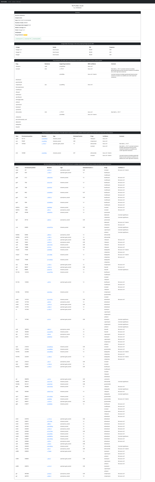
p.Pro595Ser (50, 259)
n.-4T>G (49, 319)
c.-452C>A (49, 267)
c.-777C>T (44, 143)
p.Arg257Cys (50, 227)
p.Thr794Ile (49, 254)
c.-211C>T (49, 466)
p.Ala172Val (49, 244)
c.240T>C (49, 302)
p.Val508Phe (50, 436)
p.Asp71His (49, 381)
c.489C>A (49, 234)
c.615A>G (49, 473)
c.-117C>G (49, 419)
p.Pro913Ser (50, 431)
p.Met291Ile (49, 177)
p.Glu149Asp (50, 438)
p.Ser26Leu (49, 292)
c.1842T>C (49, 197)
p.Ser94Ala (44, 153)
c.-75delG (49, 451)
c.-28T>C (49, 282)
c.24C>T (49, 448)
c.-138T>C (49, 239)
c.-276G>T (49, 366)
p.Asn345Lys (50, 446)
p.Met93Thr (49, 212)
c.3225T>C (49, 242)
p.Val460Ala (49, 404)
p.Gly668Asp (50, 202)
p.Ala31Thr (49, 269)
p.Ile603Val (49, 336)
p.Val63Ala (49, 399)
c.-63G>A (49, 443)
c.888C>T (49, 424)
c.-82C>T (49, 458)
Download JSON (36, 38)
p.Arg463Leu (50, 346)
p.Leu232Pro (50, 331)
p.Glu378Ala (49, 433)
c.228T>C (49, 441)
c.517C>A (49, 247)
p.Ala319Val (49, 384)
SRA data (18, 1)
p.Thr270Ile (49, 421)
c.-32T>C (49, 379)
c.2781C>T (49, 429)
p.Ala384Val (49, 192)
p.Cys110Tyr (50, 299)
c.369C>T (49, 329)
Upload (13, 1)
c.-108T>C (49, 237)
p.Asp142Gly (50, 386)
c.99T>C (49, 210)
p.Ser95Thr (49, 187)
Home (9, 1)
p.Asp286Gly (50, 351)
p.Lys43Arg (44, 141)
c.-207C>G (49, 304)
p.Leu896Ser (50, 349)
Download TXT (28, 38)
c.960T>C (49, 220)
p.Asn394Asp (50, 426)
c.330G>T (49, 476)
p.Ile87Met (49, 207)
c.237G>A (49, 170)
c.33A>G (49, 334)
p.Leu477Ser (50, 272)
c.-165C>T (49, 172)
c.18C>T (49, 361)
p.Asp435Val (44, 138)
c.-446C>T (49, 307)
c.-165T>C (49, 264)
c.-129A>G (49, 356)
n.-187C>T (49, 309)
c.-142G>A (49, 364)
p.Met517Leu (50, 391)
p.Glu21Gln (49, 182)
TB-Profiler (4, 1)
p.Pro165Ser (50, 396)
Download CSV (19, 38)
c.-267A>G (49, 401)
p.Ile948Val (49, 249)
